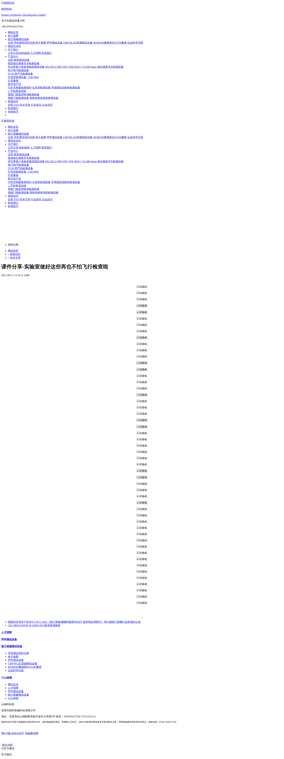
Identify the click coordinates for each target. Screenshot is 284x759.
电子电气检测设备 (18, 164)
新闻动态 (15, 254)
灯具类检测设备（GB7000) (23, 171)
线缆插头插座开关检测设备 (23, 158)
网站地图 (7, 745)
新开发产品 (14, 178)
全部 (11, 42)
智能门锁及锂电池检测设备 (23, 189)
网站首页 (13, 32)
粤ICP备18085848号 (12, 733)
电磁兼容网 (31, 733)
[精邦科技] (142, 121)
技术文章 (15, 257)
